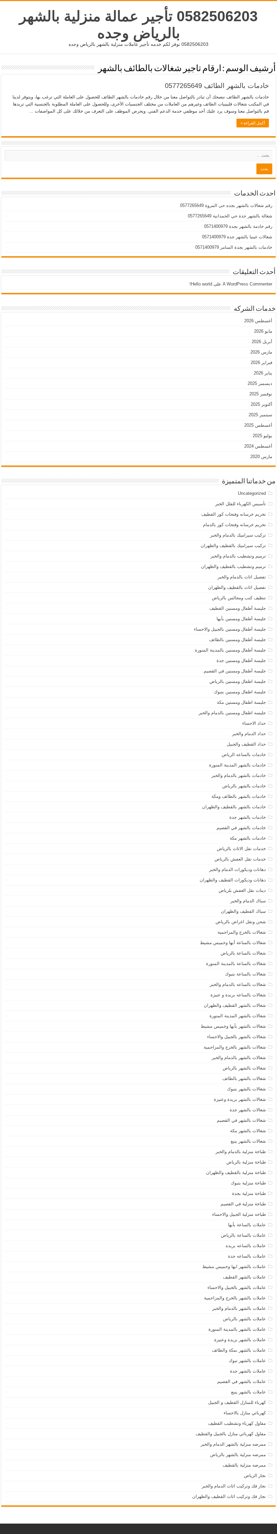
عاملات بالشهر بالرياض (244, 1318)
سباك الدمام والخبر (248, 900)
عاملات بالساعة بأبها (247, 1224)
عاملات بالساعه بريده (246, 1245)
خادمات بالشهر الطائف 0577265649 (217, 85)
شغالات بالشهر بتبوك (246, 1088)
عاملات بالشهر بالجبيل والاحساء (236, 1287)
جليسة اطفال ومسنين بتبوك (240, 691)
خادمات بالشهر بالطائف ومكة (238, 796)
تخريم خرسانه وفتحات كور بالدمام (234, 524)
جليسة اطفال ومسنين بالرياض (237, 681)
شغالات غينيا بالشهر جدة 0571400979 (237, 236)
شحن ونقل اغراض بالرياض (241, 921)
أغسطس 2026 (258, 320)
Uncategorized (252, 493)
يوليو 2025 (262, 435)
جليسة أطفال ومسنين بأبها (241, 618)
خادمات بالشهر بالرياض (244, 785)
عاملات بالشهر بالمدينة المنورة (237, 1329)
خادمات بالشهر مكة (248, 838)
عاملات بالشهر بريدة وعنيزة (240, 1339)
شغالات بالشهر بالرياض (244, 1068)
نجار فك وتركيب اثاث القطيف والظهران (229, 1496)
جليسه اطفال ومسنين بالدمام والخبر (232, 712)
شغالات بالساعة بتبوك (245, 973)
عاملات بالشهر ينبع (248, 1391)
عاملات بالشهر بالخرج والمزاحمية (235, 1297)
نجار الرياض (255, 1475)
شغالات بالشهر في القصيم (241, 1120)
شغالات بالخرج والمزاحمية (242, 932)
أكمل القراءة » (253, 123)
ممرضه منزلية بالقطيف (244, 1465)
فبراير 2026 (261, 362)
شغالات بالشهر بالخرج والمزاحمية (235, 1047)
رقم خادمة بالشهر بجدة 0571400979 (238, 226)
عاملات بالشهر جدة (248, 1371)
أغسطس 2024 (258, 446)
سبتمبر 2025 (260, 414)
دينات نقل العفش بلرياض (242, 890)
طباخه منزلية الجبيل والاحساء (239, 1214)
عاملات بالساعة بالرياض (243, 1235)
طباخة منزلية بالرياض (246, 1162)
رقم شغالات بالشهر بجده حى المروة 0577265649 (226, 205)
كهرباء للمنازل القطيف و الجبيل (237, 1402)
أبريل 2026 (262, 341)
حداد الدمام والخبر (249, 733)
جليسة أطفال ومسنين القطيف (237, 608)
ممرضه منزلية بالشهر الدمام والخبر (233, 1444)
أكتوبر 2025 (261, 404)
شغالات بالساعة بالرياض (243, 953)
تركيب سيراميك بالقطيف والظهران (233, 545)
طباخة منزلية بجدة (249, 1193)
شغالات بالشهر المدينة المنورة (237, 1015)
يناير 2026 (263, 372)
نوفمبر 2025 (260, 393)
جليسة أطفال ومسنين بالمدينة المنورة (230, 650)
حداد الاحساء (254, 723)
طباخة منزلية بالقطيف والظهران (236, 1172)
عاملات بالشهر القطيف (244, 1277)
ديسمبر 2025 (260, 383)
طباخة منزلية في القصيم (243, 1203)
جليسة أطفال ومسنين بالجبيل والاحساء (230, 629)
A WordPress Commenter (247, 284)
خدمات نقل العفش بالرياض (240, 859)
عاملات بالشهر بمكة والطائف (239, 1350)
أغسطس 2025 (258, 425)
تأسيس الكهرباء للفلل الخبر (240, 503)
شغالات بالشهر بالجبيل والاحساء (236, 1036)
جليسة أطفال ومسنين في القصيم (235, 670)
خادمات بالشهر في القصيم (241, 827)
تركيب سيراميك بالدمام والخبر (238, 535)
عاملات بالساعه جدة (247, 1256)
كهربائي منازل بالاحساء (245, 1412)
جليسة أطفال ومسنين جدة (241, 660)
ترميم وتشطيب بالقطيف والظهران (233, 566)
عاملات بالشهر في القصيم (241, 1381)
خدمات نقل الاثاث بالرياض (241, 848)
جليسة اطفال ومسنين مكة (241, 702)
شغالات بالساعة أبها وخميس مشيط (233, 942)
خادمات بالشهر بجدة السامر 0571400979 (233, 247)
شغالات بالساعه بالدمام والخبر (238, 984)
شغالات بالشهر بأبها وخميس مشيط (233, 1026)
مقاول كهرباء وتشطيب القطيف (237, 1423)
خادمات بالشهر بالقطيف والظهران (234, 806)
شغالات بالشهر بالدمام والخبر (239, 1057)
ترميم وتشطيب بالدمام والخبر (238, 556)
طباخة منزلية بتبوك (248, 1182)
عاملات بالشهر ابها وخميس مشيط (234, 1266)
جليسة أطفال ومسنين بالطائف (237, 639)
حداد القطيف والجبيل (246, 744)
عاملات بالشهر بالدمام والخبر (239, 1308)
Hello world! (201, 284)
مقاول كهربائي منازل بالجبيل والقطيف (231, 1433)
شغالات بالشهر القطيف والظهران (235, 1005)
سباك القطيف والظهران (243, 911)
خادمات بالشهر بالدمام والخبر (238, 775)
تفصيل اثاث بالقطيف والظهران (237, 587)
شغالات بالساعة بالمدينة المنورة (236, 963)
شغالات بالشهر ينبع (248, 1141)
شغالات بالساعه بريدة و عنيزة (238, 994)
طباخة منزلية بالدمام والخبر (241, 1151)
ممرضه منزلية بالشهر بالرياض (238, 1454)
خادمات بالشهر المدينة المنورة (237, 765)
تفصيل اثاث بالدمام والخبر (242, 576)
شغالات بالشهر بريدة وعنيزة (240, 1099)
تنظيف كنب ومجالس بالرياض (239, 597)
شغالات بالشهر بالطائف (244, 1078)
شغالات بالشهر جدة (248, 1109)
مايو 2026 (263, 331)
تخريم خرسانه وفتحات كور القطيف (233, 514)
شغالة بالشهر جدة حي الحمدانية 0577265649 (230, 215)
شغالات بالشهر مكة (248, 1130)
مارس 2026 (261, 352)
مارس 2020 (261, 456)
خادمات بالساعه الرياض (244, 754)
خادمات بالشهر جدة (247, 817)
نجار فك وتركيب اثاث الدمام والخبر (234, 1485)
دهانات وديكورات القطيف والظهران (233, 879)
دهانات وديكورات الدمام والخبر (237, 869)
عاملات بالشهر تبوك (247, 1360)
